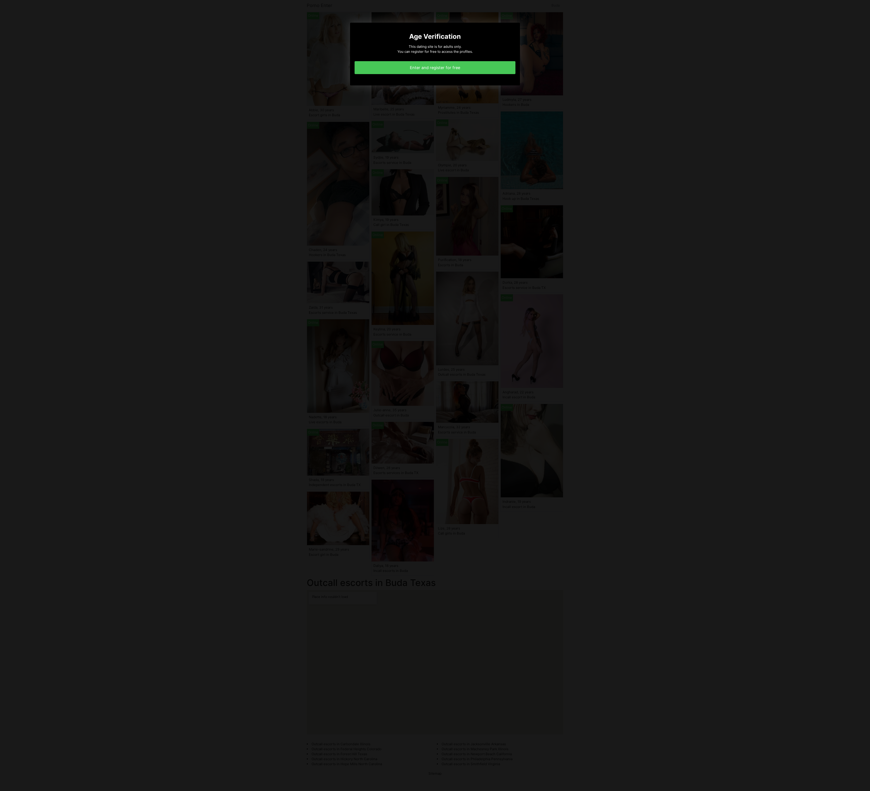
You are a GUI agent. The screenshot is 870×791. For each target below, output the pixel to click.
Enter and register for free (435, 67)
